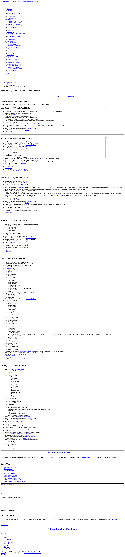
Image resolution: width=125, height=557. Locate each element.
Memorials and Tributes (10, 475)
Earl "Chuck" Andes (36, 158)
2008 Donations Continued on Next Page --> (13, 449)
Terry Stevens (11, 242)
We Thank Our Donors (10, 467)
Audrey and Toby (58, 195)
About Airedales (8, 542)
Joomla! (3, 553)
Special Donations (9, 470)
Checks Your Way (9, 251)
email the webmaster (85, 457)
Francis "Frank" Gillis (18, 369)
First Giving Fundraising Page (25, 351)
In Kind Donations (9, 472)
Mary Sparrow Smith (13, 114)
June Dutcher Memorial (10, 476)
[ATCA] (3, 533)
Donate (6, 545)
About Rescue (8, 544)
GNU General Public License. (32, 553)
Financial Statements (9, 473)
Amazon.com (8, 168)
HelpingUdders (9, 166)
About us (6, 537)
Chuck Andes (26, 163)
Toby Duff (28, 181)
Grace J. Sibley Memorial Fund (12, 479)
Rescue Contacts (8, 539)
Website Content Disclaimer (62, 529)
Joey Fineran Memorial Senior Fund (13, 478)
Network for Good (31, 128)
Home (5, 536)
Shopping (6, 547)
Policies (6, 541)
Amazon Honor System (24, 146)
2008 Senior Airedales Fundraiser (24, 171)
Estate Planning (8, 469)
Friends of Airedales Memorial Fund (21, 433)
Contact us (7, 548)
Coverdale (16, 149)
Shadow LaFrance (38, 123)
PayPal (27, 130)
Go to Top (3, 554)
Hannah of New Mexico (13, 268)
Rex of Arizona (11, 302)
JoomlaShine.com (61, 555)
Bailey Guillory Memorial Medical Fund (15, 481)
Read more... (4, 525)
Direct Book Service (10, 355)
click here (38, 104)
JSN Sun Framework (72, 555)
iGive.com (7, 213)
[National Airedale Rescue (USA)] (20, 1)
